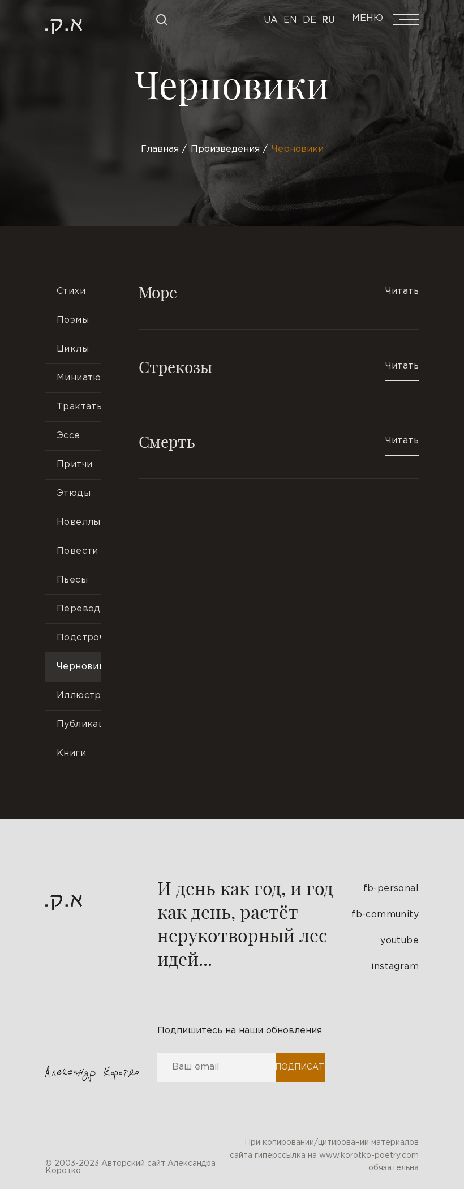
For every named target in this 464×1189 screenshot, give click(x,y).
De (309, 20)
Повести (77, 551)
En (290, 20)
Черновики (79, 666)
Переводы (79, 609)
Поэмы (73, 320)
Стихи (71, 291)
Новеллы (79, 522)
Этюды (74, 493)
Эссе (68, 435)
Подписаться (300, 1067)
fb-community (385, 914)
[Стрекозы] (279, 367)
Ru (328, 20)
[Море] (279, 303)
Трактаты (79, 407)
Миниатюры (79, 378)
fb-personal (391, 888)
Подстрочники (79, 638)
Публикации (79, 724)
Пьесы (72, 580)
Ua (271, 20)
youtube (399, 940)
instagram (395, 967)
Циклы (73, 349)
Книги (71, 753)
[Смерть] (279, 441)
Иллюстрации (79, 695)
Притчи (74, 464)
